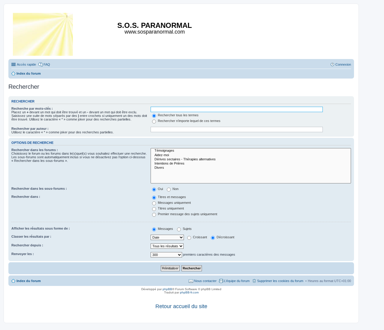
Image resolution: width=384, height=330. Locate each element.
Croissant (199, 237)
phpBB (167, 289)
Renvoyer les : (22, 254)
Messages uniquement (174, 202)
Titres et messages (171, 197)
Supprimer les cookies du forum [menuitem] (280, 281)
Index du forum (28, 281)
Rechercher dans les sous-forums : (39, 188)
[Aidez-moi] (250, 155)
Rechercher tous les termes (178, 115)
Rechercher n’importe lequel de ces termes (188, 121)
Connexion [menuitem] (343, 64)
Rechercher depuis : (27, 245)
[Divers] (250, 168)
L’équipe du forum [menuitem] (237, 281)
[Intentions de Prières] (250, 164)
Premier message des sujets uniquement (187, 214)
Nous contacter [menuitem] (205, 281)
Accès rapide (26, 64)
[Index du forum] (43, 33)
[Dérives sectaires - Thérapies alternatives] (250, 159)
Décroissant (225, 237)
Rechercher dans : (25, 196)
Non (175, 189)
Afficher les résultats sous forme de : (40, 228)
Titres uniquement (170, 208)
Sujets (187, 228)
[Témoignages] (250, 151)
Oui (160, 189)
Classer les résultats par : (31, 236)
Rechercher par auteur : (30, 128)
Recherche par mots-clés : (32, 108)
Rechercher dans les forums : (34, 150)
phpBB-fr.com (189, 292)
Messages (165, 228)
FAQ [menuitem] (47, 64)
